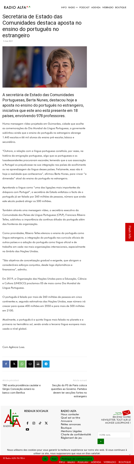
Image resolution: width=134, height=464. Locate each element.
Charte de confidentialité (76, 434)
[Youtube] (27, 430)
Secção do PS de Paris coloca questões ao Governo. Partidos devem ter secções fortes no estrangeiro (69, 391)
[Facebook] (5, 364)
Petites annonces (71, 424)
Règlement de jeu (71, 437)
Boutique (66, 427)
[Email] (30, 364)
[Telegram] (46, 364)
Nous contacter (70, 414)
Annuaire (66, 421)
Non (54, 458)
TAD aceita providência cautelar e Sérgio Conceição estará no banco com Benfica (21, 389)
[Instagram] (34, 423)
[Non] (129, 454)
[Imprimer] (38, 364)
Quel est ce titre (70, 417)
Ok (45, 458)
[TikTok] (40, 423)
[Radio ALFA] (17, 7)
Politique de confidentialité (77, 458)
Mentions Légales (71, 431)
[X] (13, 364)
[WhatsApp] (21, 364)
